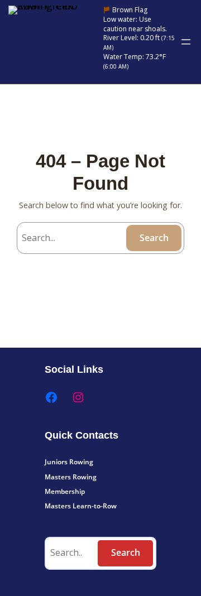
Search (154, 238)
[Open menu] (186, 42)
